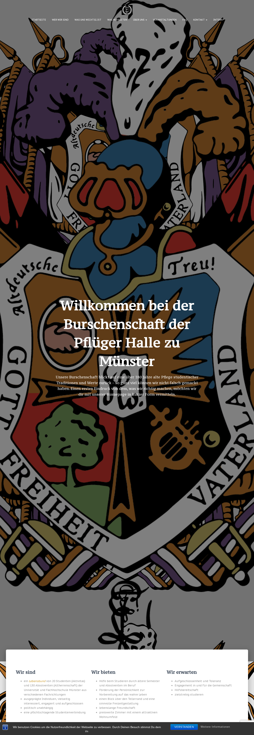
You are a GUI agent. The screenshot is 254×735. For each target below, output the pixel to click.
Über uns (139, 19)
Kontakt (199, 19)
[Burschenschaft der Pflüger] (127, 10)
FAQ (185, 19)
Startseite (39, 19)
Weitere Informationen (215, 726)
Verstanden (184, 726)
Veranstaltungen (165, 19)
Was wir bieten (117, 19)
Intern (217, 19)
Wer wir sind (60, 19)
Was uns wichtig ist (88, 19)
